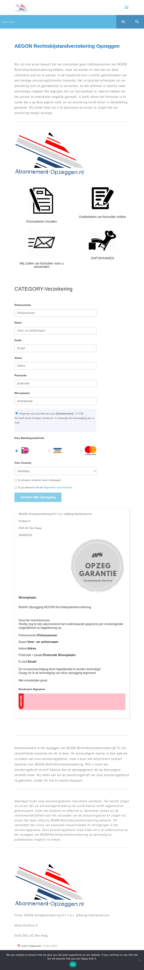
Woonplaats (22, 393)
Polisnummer (22, 304)
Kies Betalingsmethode (29, 437)
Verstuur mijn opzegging (38, 497)
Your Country (22, 462)
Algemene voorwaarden (58, 487)
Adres (18, 357)
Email (17, 340)
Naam (18, 322)
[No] (139, 960)
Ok (73, 964)
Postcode (20, 375)
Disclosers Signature (32, 689)
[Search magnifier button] (137, 22)
